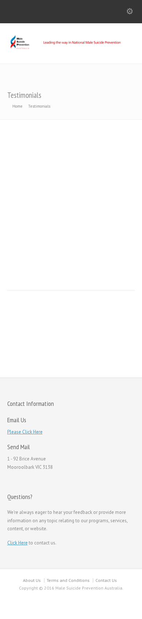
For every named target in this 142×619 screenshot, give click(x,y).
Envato (66, 274)
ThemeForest (114, 199)
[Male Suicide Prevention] (71, 48)
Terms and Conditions (68, 580)
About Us (32, 580)
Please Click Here (25, 432)
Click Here (17, 543)
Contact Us (106, 580)
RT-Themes (114, 365)
